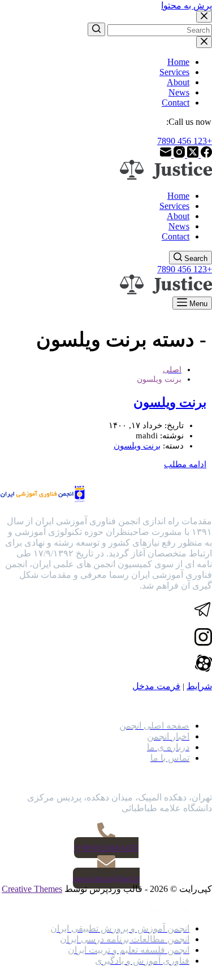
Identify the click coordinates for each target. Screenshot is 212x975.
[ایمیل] (165, 154)
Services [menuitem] (174, 72)
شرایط (199, 686)
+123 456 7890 (184, 141)
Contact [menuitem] (175, 102)
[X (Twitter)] (191, 154)
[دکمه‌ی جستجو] (96, 29)
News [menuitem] (178, 92)
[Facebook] (205, 154)
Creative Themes (32, 889)
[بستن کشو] (204, 42)
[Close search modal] (204, 17)
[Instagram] (178, 154)
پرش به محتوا (186, 5)
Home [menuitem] (178, 62)
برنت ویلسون (169, 402)
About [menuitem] (178, 82)
